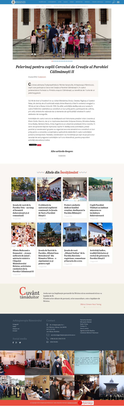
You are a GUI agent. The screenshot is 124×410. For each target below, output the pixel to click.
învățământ (62, 156)
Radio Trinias (84, 324)
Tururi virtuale (97, 2)
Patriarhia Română (86, 320)
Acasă (37, 6)
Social (37, 358)
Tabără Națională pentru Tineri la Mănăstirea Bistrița (62, 389)
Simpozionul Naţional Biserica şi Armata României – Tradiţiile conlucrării (12, 366)
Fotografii (16, 324)
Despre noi (16, 329)
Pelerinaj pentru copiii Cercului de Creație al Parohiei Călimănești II (71, 6)
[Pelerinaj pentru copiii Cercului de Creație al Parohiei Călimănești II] (62, 34)
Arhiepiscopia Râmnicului (27, 320)
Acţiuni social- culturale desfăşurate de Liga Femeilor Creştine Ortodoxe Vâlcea (37, 367)
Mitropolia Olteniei (86, 322)
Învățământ (49, 6)
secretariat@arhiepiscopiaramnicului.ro (63, 335)
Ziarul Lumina (84, 328)
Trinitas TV (83, 326)
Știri (59, 2)
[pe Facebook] (13, 342)
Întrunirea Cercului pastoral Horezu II (87, 388)
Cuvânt (29, 292)
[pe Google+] (16, 342)
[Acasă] (22, 3)
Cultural (62, 358)
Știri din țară (111, 383)
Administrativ (37, 383)
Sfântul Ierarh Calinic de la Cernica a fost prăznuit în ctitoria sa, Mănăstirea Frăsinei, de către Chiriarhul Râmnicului (112, 368)
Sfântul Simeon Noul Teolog (90, 304)
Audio (66, 2)
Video (72, 2)
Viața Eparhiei (111, 358)
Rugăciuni (42, 2)
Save (40, 145)
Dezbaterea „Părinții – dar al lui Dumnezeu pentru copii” (87, 365)
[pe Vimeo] (20, 342)
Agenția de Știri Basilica (87, 331)
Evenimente (52, 2)
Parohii (87, 2)
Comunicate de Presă (12, 358)
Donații (15, 331)
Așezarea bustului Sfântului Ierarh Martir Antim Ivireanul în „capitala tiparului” (12, 390)
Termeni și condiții (72, 402)
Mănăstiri (79, 2)
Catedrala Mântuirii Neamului (89, 333)
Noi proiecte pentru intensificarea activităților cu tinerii (37, 389)
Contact (108, 2)
